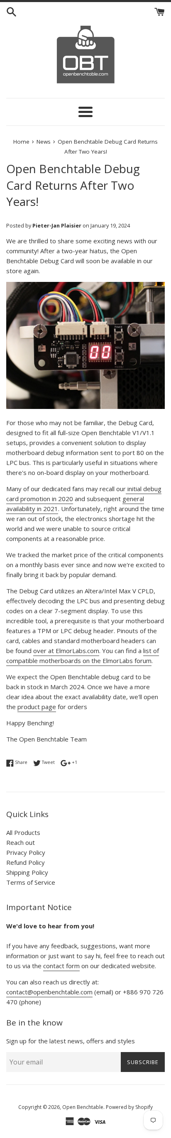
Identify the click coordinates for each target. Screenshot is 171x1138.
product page (36, 706)
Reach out (20, 842)
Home (21, 141)
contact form (61, 966)
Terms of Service (30, 882)
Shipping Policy (27, 872)
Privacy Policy (25, 852)
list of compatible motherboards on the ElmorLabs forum (82, 655)
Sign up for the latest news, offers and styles (70, 1041)
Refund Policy (25, 862)
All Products (23, 832)
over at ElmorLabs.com (66, 650)
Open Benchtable (82, 1107)
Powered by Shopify (129, 1107)
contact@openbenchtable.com (49, 992)
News (44, 141)
